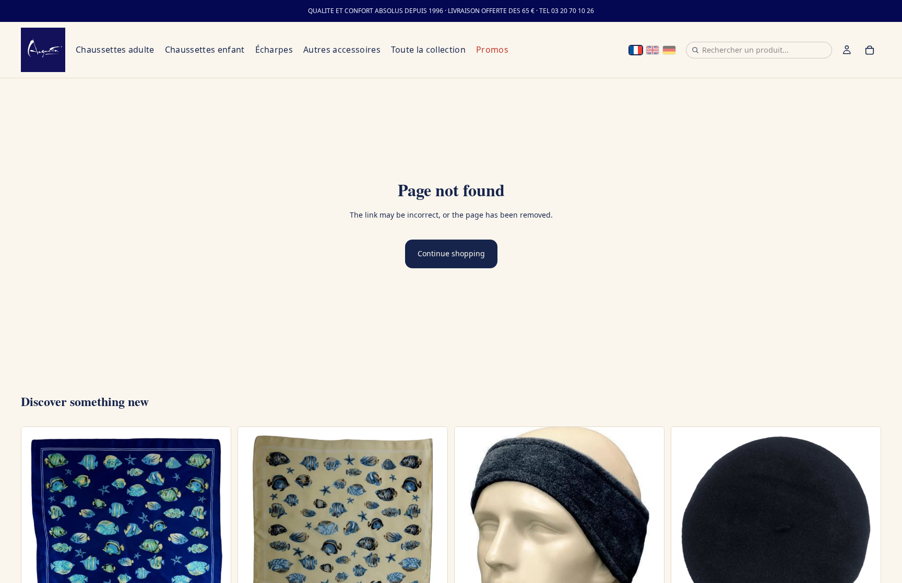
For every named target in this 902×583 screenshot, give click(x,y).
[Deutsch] (669, 50)
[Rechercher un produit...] (695, 50)
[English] (652, 50)
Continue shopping (451, 253)
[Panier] (869, 50)
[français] (636, 50)
